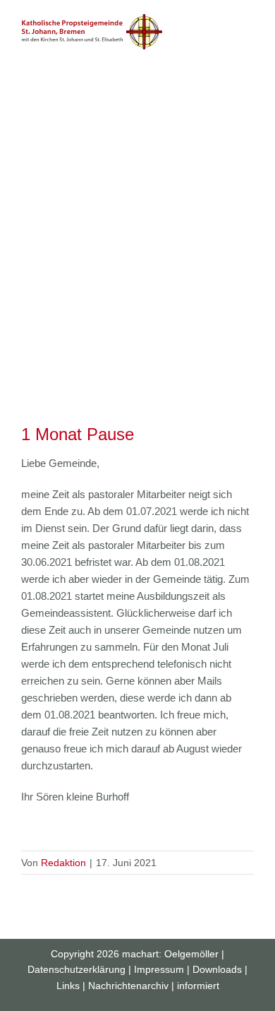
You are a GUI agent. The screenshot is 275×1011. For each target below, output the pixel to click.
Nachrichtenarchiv (128, 985)
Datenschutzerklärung (77, 969)
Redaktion (63, 862)
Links (68, 985)
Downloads (217, 969)
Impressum (159, 969)
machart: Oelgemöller (170, 953)
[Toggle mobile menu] (248, 21)
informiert (198, 985)
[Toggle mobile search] (222, 21)
